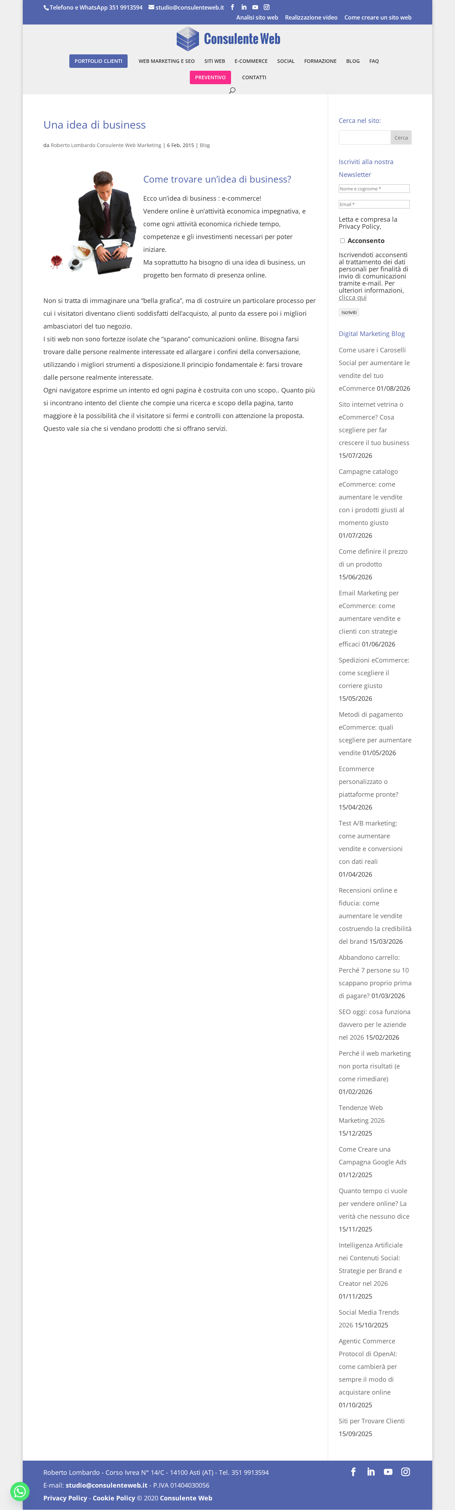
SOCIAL (286, 61)
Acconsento (365, 240)
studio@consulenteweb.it (107, 1485)
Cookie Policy (114, 1498)
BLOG (353, 61)
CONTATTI (254, 78)
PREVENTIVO (210, 77)
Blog (205, 145)
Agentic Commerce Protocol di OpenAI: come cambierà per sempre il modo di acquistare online (368, 1366)
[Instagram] (266, 7)
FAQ (374, 61)
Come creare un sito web (378, 18)
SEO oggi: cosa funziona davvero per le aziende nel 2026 (375, 1024)
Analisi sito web (257, 18)
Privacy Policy (65, 1498)
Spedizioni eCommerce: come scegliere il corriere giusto (374, 673)
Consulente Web (186, 1498)
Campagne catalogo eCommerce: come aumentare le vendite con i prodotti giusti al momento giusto (372, 497)
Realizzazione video (311, 18)
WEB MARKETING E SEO (167, 61)
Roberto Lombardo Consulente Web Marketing (106, 145)
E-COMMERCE (251, 61)
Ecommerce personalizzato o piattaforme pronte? (368, 781)
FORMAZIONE (320, 61)
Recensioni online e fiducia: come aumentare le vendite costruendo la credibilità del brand (375, 916)
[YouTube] (255, 7)
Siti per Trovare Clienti (372, 1421)
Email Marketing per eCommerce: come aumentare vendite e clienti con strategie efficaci (370, 618)
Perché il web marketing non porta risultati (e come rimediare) (375, 1066)
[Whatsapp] (20, 1491)
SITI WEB (214, 61)
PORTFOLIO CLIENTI (98, 61)
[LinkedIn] (244, 7)
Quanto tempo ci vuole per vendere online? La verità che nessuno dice (374, 1203)
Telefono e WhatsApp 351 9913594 (96, 7)
